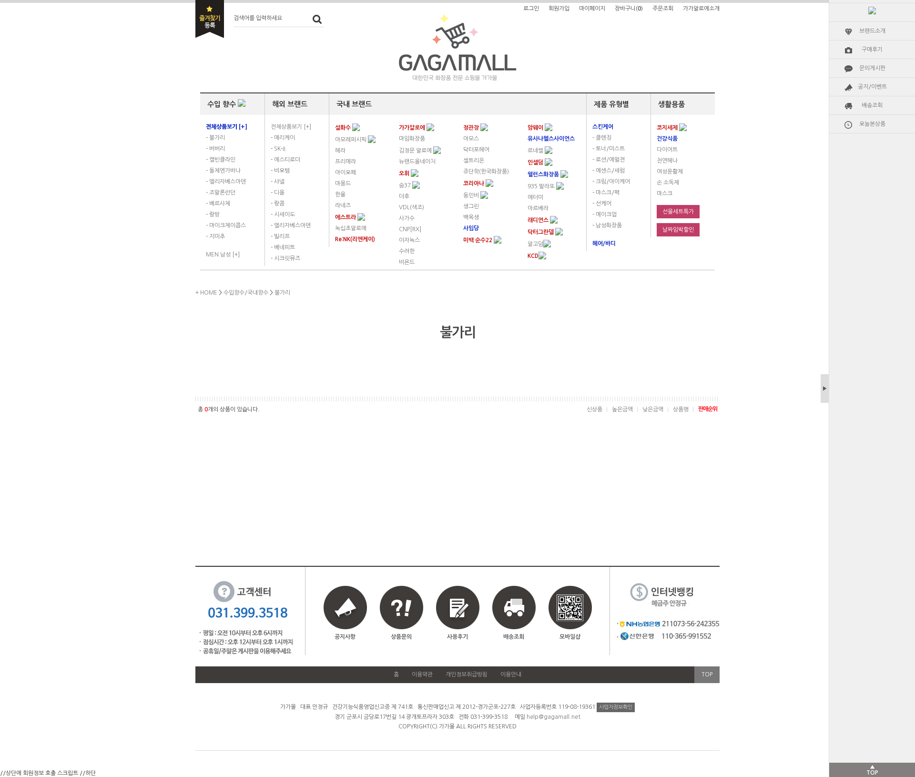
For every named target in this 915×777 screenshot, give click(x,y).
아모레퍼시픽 (351, 140)
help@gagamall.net (553, 717)
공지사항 (345, 637)
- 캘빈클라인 (220, 160)
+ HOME (206, 293)
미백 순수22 (478, 240)
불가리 (282, 293)
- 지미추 (215, 236)
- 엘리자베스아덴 (226, 181)
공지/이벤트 (872, 87)
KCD (533, 256)
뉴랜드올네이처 (417, 161)
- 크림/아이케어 (611, 181)
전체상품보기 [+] (291, 127)
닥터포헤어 (476, 150)
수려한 (407, 251)
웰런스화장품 (544, 174)
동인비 (471, 195)
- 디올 (278, 192)
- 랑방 (213, 214)
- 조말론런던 (220, 192)
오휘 (405, 173)
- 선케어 (601, 203)
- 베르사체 (218, 203)
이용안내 (510, 674)
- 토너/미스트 (608, 149)
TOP (707, 674)
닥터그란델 (541, 232)
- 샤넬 (278, 181)
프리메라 (345, 161)
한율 (340, 194)
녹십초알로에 (350, 228)
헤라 (340, 150)
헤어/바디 (604, 243)
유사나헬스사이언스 (551, 139)
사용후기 (457, 637)
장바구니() (629, 8)
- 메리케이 (283, 138)
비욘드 (407, 262)
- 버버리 (215, 149)
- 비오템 (280, 171)
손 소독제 (668, 182)
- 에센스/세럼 (608, 171)
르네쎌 (536, 150)
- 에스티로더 (285, 160)
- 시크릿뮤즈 (285, 258)
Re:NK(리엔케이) (355, 239)
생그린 (471, 206)
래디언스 (539, 220)
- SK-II (278, 149)
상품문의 (401, 637)
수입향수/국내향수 (246, 293)
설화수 (343, 128)
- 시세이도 (283, 214)
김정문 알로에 (416, 150)
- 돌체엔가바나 (223, 171)
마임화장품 (412, 139)
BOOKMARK (209, 19)
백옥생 (471, 217)
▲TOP (872, 770)
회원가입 (559, 8)
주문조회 (662, 8)
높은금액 (622, 409)
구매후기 (872, 49)
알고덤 (535, 244)
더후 (404, 196)
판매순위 (707, 409)
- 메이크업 (604, 214)
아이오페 (345, 172)
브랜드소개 (872, 31)
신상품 (594, 409)
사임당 (471, 228)
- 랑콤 (278, 203)
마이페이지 (592, 8)
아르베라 (538, 208)
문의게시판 (872, 68)
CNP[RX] (410, 229)
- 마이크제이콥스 (226, 225)
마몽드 (343, 183)
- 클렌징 (601, 138)
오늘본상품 (872, 124)
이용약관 (422, 674)
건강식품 (667, 139)
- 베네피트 (283, 247)
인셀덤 (536, 162)
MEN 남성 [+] (223, 254)
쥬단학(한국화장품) (486, 171)
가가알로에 (413, 128)
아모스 (471, 139)
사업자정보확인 (615, 707)
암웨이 (536, 128)
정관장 (471, 128)
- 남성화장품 (607, 225)
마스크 (664, 193)
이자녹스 (409, 240)
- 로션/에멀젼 (608, 160)
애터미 (535, 197)
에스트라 (346, 217)
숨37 (405, 185)
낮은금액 (652, 409)
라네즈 (343, 205)
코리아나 (474, 183)
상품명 (681, 409)
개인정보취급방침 (467, 674)
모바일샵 (569, 637)
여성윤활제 (670, 171)
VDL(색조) (411, 207)
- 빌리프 (280, 236)
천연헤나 (667, 161)
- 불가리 (215, 138)
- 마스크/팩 (606, 192)
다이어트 (667, 150)
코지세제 (668, 128)
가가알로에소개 (701, 8)
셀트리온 (473, 161)
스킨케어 (602, 127)
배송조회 (872, 105)
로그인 (531, 8)
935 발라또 (542, 186)
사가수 (407, 218)
